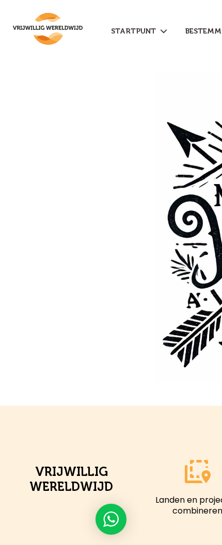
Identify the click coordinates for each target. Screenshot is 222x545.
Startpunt (135, 31)
